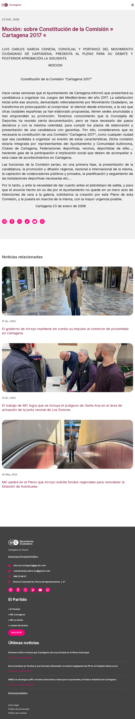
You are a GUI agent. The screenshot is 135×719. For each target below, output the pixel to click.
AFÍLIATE (16, 632)
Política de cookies (17, 713)
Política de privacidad (18, 709)
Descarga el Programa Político (23, 556)
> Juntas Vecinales (18, 625)
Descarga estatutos (17, 693)
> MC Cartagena (16, 614)
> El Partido (14, 609)
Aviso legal (13, 705)
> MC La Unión (15, 620)
